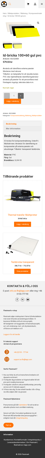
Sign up (8, 425)
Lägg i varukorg (12, 101)
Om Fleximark (32, 442)
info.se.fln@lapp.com (19, 291)
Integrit (31, 440)
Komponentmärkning (17, 115)
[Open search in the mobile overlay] (16, 4)
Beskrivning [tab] (11, 124)
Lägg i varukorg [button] (22, 224)
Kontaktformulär (20, 440)
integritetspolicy (22, 418)
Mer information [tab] (13, 129)
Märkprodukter (13, 13)
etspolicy (37, 440)
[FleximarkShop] (4, 4)
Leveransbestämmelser (16, 442)
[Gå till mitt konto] (35, 4)
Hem (4, 13)
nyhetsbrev (23, 405)
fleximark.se (18, 445)
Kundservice (8, 440)
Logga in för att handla (11, 334)
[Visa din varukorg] (28, 4)
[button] (38, 23)
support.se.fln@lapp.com (23, 359)
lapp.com (27, 445)
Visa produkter (22, 271)
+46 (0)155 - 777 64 (21, 352)
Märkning (24, 13)
